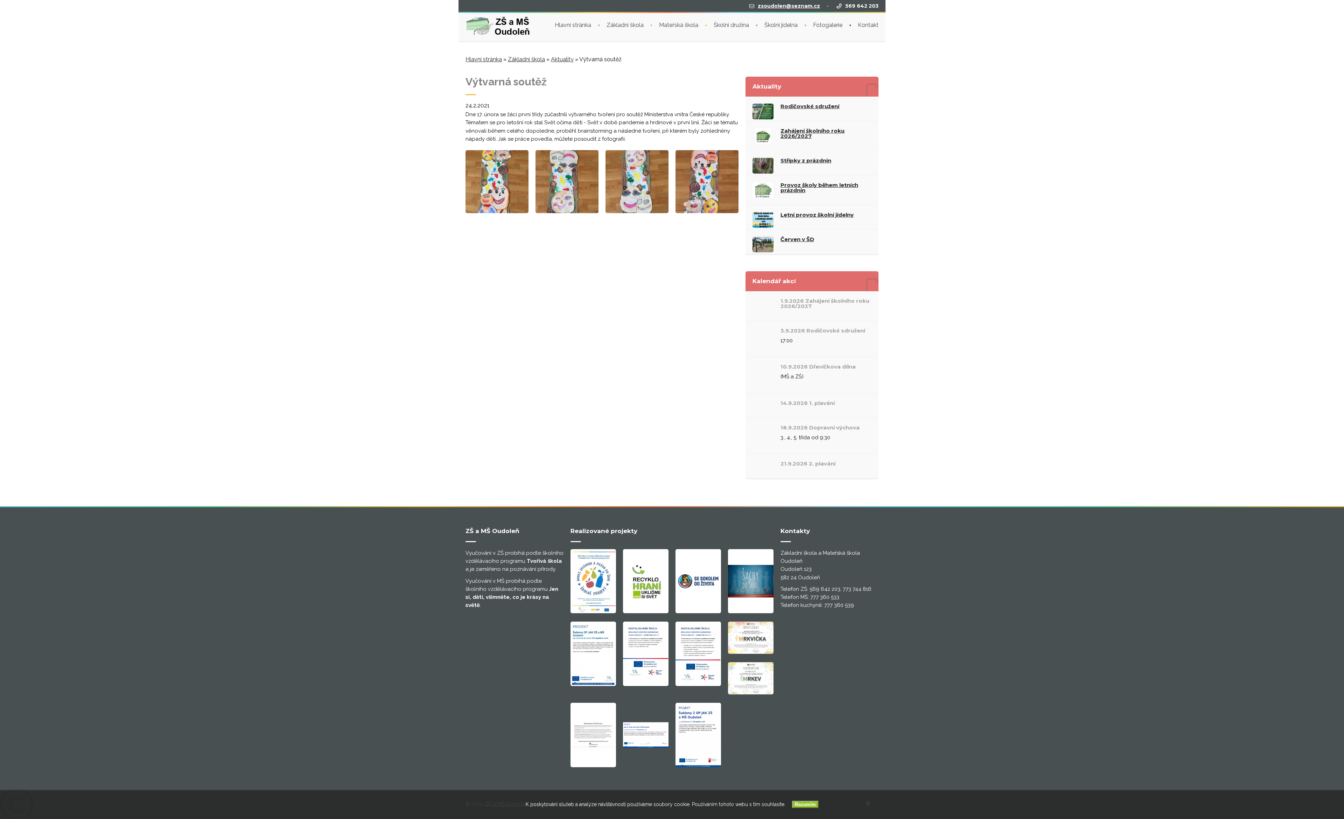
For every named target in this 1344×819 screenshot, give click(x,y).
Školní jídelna (781, 25)
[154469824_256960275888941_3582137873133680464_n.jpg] (567, 211)
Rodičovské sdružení (809, 106)
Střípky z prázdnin (805, 160)
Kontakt (868, 25)
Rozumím (805, 804)
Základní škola (625, 25)
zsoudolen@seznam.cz (789, 6)
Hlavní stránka (573, 25)
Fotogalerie (827, 25)
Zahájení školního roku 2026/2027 (812, 133)
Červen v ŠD (797, 239)
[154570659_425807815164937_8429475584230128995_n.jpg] (496, 211)
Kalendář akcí (774, 281)
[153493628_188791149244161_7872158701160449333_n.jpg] (707, 211)
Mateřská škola (678, 25)
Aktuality (562, 59)
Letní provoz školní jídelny (817, 214)
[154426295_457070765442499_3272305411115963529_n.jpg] (637, 211)
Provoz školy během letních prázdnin (819, 188)
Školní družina (731, 25)
